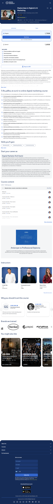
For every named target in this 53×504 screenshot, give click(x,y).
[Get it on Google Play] (26, 491)
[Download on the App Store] (26, 487)
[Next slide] (51, 278)
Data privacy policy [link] (33, 479)
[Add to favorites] (47, 8)
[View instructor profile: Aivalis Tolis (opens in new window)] (49, 192)
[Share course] (50, 8)
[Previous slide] (1, 278)
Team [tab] (36, 28)
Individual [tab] (13, 28)
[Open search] (50, 3)
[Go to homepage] (10, 2)
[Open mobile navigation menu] (3, 3)
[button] (25, 17)
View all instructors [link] (48, 292)
